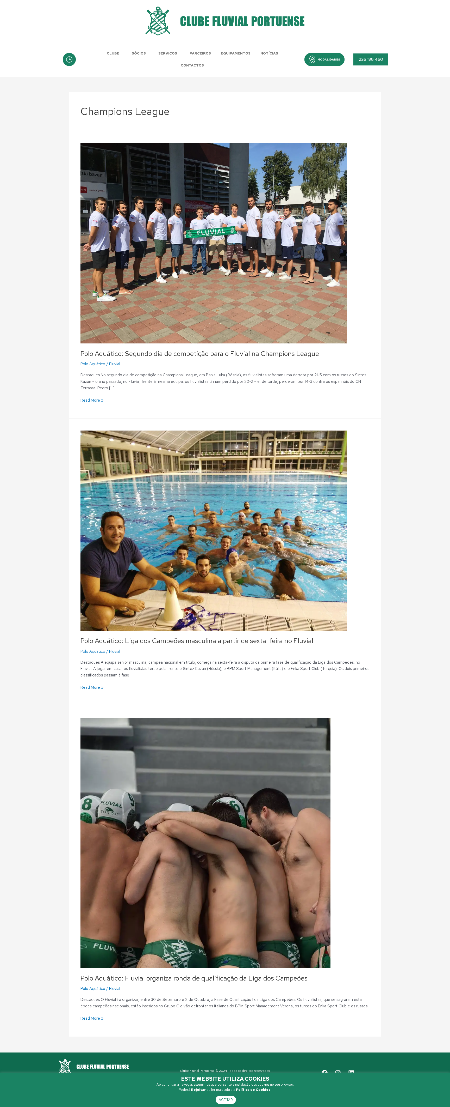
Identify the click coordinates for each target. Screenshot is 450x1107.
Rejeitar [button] (198, 1089)
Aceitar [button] (226, 1100)
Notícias (269, 53)
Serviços (167, 53)
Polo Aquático (92, 364)
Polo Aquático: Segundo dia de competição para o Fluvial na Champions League (199, 353)
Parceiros (200, 53)
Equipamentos (236, 53)
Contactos (192, 65)
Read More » (91, 400)
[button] (324, 59)
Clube (113, 53)
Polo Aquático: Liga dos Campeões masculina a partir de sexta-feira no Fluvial (196, 640)
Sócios (139, 53)
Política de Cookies (253, 1089)
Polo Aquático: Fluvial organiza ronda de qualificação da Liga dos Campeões (194, 978)
